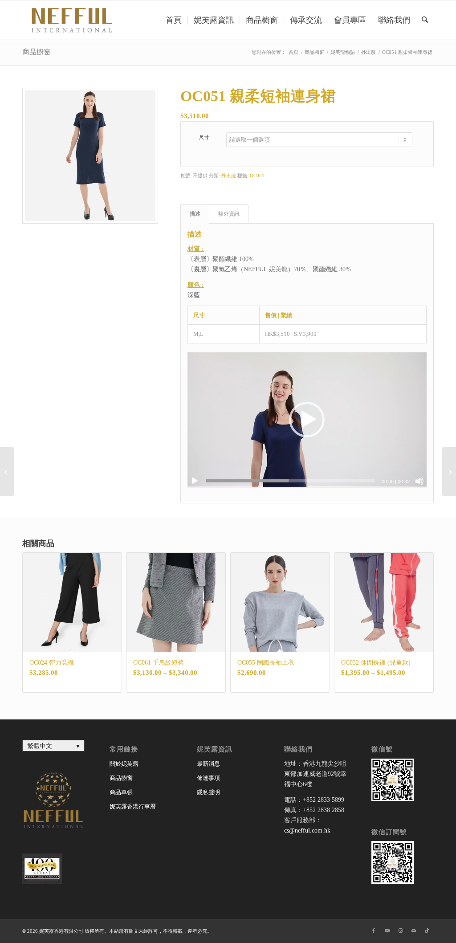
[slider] (290, 480)
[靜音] (419, 481)
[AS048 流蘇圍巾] (7, 471)
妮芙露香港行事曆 (133, 806)
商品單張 (121, 792)
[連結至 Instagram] (400, 930)
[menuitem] (173, 20)
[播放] (194, 481)
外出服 (228, 175)
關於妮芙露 (124, 763)
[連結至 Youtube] (387, 930)
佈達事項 (208, 778)
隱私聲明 (208, 792)
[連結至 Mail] (413, 930)
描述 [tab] (195, 214)
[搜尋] (425, 20)
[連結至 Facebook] (373, 930)
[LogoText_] (70, 20)
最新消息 (208, 763)
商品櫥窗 (36, 52)
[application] (307, 419)
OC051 (257, 175)
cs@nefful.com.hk (307, 830)
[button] (307, 419)
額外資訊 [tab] (229, 214)
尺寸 (204, 137)
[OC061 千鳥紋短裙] (449, 471)
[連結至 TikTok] (427, 930)
